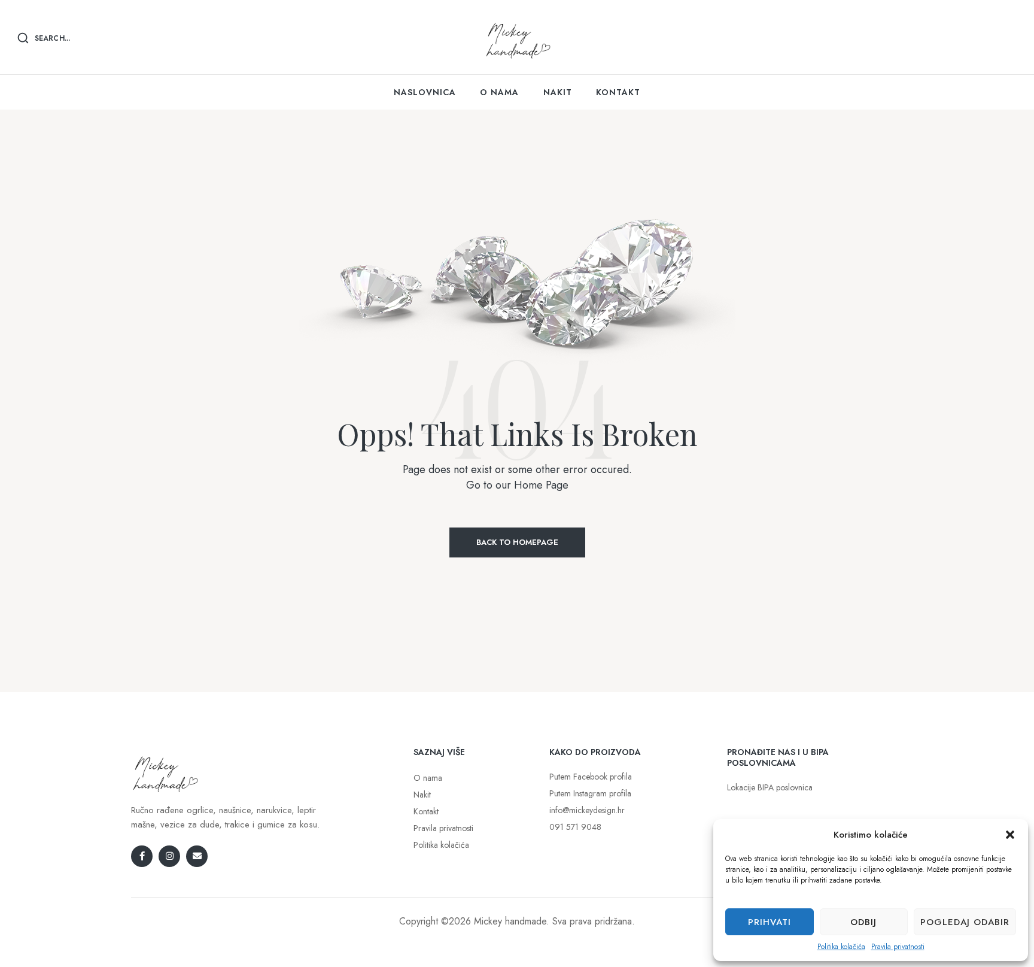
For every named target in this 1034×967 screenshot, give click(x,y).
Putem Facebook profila (590, 777)
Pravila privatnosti (897, 946)
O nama (427, 778)
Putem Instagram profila (590, 793)
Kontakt (426, 811)
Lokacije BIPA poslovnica (770, 787)
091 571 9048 (575, 827)
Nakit (422, 795)
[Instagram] (169, 856)
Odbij (863, 922)
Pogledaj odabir (964, 922)
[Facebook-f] (142, 856)
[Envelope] (197, 856)
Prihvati (769, 922)
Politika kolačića (841, 946)
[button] (1010, 835)
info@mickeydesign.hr (587, 810)
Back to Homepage (517, 542)
